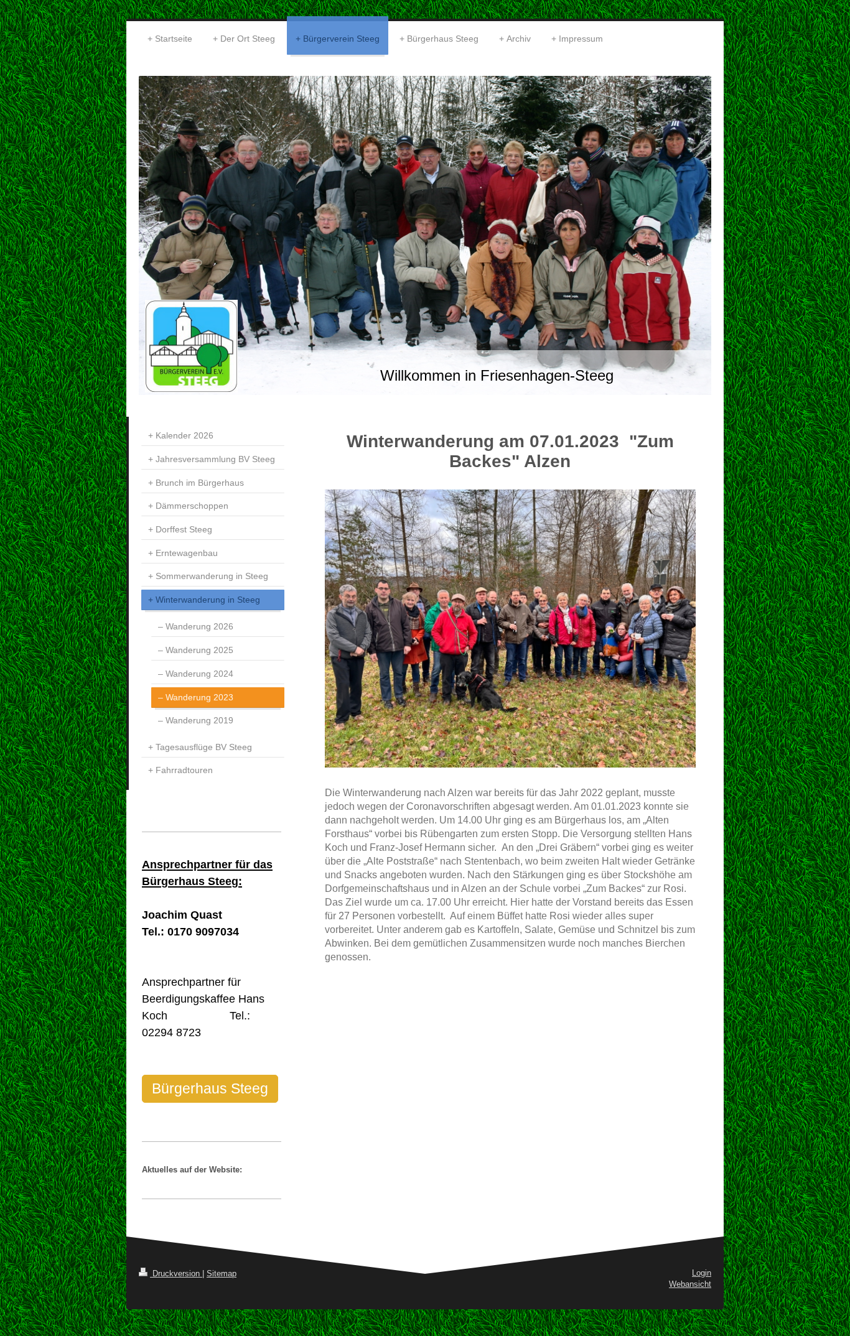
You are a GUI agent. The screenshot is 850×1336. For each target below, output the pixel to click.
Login (701, 1273)
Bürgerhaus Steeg (210, 1088)
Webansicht (690, 1284)
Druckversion (176, 1273)
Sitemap (221, 1273)
